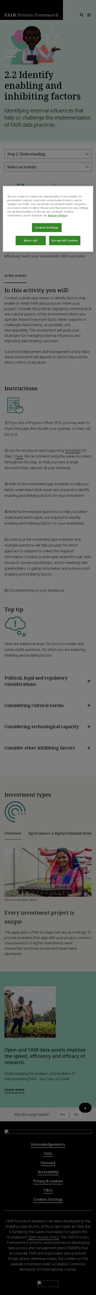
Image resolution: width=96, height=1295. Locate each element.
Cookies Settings (46, 227)
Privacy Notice (57, 215)
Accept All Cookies (65, 240)
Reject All (31, 240)
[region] (48, 219)
